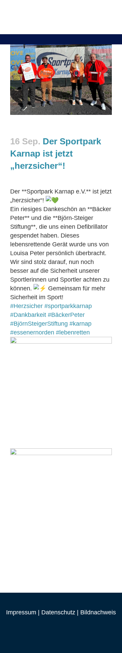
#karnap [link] (80, 323)
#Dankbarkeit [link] (28, 314)
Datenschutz (58, 612)
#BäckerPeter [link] (66, 314)
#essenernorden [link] (32, 332)
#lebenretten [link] (73, 332)
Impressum (21, 612)
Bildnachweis (98, 612)
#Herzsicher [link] (26, 306)
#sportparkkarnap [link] (68, 306)
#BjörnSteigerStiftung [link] (39, 323)
